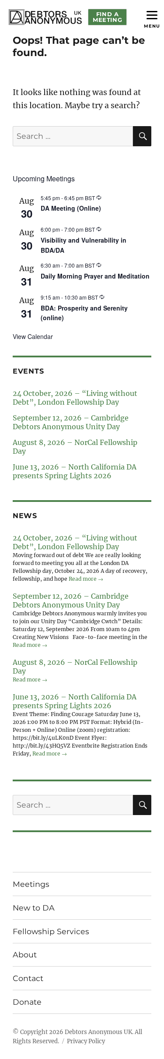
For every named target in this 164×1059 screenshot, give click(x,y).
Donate (27, 1001)
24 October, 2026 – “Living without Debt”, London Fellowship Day (75, 397)
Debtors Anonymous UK (98, 1032)
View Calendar (33, 336)
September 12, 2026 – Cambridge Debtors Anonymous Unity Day (71, 422)
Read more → (86, 578)
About (25, 954)
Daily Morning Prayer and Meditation (95, 276)
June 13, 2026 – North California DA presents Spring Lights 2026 (74, 471)
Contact (28, 978)
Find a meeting (107, 17)
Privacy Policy (86, 1041)
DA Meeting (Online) (71, 208)
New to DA (34, 907)
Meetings (31, 884)
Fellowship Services (51, 931)
